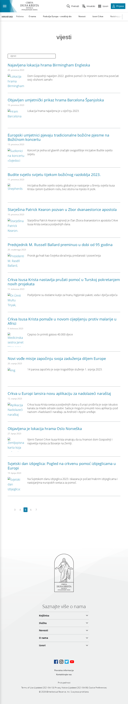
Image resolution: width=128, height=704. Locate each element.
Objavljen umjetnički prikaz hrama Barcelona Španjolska (56, 99)
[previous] (10, 509)
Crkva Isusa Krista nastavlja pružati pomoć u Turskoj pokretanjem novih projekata (64, 281)
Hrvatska (7, 17)
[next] (41, 509)
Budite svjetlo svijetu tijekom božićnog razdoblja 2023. (54, 174)
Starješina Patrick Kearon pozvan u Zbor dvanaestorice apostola (62, 209)
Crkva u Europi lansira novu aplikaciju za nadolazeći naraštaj (59, 393)
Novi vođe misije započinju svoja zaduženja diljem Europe (57, 358)
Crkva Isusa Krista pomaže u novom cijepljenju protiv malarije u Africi (62, 321)
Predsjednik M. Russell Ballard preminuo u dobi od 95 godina (60, 244)
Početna (20, 16)
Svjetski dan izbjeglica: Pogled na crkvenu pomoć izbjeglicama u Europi (62, 465)
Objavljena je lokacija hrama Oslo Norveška (45, 428)
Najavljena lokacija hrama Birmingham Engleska (49, 64)
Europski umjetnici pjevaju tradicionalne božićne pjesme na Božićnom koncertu (58, 137)
